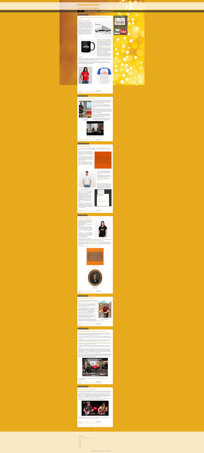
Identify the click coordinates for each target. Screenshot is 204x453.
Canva (86, 211)
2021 (79, 443)
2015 (79, 448)
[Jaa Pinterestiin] (100, 91)
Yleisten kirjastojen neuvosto (93, 423)
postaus (93, 301)
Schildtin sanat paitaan (85, 218)
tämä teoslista (106, 378)
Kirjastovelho (89, 309)
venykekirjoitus (81, 230)
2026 (79, 435)
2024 (79, 440)
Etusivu (80, 11)
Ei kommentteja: (92, 139)
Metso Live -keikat (86, 351)
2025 (79, 439)
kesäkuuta (80, 436)
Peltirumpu (87, 92)
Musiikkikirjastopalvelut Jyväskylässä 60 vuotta (92, 331)
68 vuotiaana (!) (87, 399)
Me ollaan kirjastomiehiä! (91, 11)
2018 (79, 444)
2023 (79, 442)
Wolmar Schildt (90, 292)
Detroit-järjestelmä (81, 189)
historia (83, 423)
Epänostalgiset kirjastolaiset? (87, 389)
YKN (87, 423)
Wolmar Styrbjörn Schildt (82, 219)
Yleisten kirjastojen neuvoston (91, 417)
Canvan (96, 148)
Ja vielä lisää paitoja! (84, 146)
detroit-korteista (82, 395)
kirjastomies (84, 232)
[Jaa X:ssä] (98, 91)
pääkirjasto (90, 92)
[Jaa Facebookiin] (99, 91)
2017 (79, 445)
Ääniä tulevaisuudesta (92, 352)
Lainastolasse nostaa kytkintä (87, 98)
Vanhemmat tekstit (109, 425)
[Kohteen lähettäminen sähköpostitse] (96, 91)
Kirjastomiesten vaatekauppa (82, 148)
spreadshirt (94, 92)
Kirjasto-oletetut (87, 325)
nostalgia (85, 423)
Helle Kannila (90, 211)
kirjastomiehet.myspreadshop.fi (82, 311)
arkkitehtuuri (83, 92)
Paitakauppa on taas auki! (86, 298)
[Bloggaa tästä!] (97, 91)
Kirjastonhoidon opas (83, 192)
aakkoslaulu (83, 211)
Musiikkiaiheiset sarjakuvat (107, 11)
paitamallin (81, 200)
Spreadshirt (80, 304)
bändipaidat (83, 325)
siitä (79, 25)
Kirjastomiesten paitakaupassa (101, 40)
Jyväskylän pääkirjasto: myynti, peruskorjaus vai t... (86, 437)
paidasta (79, 165)
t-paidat (96, 211)
